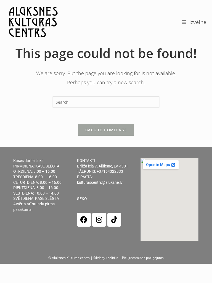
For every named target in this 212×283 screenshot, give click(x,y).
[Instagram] (99, 220)
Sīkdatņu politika (105, 257)
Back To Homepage (106, 129)
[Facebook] (84, 220)
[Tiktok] (114, 220)
